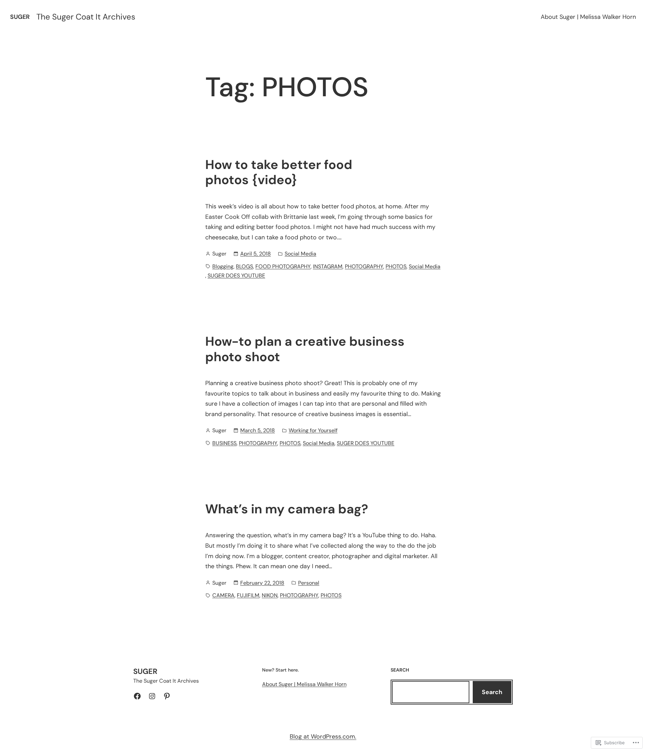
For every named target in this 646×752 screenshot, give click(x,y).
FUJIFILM (248, 595)
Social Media (300, 253)
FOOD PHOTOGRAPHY (283, 266)
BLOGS (244, 266)
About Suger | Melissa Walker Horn (588, 17)
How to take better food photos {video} (278, 172)
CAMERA (223, 595)
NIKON (270, 595)
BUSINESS (224, 443)
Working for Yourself (313, 430)
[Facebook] (137, 696)
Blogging (223, 266)
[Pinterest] (167, 696)
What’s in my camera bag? (286, 509)
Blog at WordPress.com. (323, 736)
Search (492, 692)
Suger (20, 17)
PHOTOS (396, 266)
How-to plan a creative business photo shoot (304, 349)
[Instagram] (152, 696)
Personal (308, 582)
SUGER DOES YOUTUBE (236, 275)
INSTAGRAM (328, 266)
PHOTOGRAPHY (364, 266)
